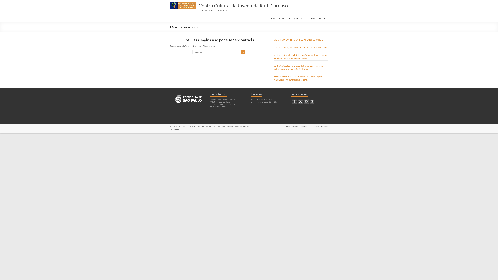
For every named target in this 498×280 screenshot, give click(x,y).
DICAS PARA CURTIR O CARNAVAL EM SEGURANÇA (298, 39)
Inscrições (293, 18)
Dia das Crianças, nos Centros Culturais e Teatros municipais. (300, 47)
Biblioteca (323, 18)
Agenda (282, 18)
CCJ (303, 18)
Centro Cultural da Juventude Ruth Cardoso (243, 5)
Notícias (312, 18)
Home (273, 18)
